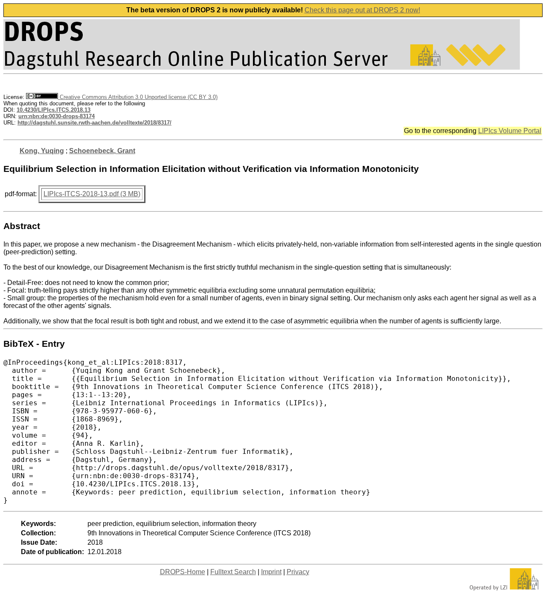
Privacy (298, 571)
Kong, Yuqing (42, 150)
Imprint (271, 571)
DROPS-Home (182, 571)
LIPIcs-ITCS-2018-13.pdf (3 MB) (92, 194)
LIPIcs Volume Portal (509, 130)
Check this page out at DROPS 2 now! (362, 10)
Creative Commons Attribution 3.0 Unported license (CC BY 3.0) (138, 97)
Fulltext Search (233, 571)
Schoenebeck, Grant (102, 150)
